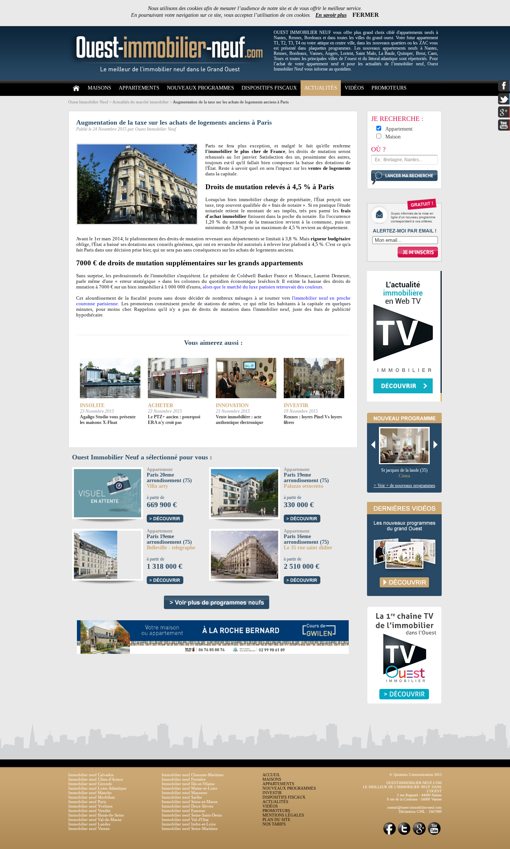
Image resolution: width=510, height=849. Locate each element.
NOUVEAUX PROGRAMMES (200, 88)
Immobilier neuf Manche (90, 792)
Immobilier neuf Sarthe (182, 797)
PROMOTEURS (389, 88)
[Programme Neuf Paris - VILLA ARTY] (132, 492)
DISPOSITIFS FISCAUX (269, 88)
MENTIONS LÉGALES (283, 815)
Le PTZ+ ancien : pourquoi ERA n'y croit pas (174, 419)
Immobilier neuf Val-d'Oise (185, 819)
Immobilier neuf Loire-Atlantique (97, 788)
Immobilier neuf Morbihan (91, 797)
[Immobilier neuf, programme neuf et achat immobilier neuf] (169, 78)
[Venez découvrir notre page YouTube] (434, 834)
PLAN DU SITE (276, 819)
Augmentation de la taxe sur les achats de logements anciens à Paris (231, 102)
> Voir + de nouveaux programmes (404, 485)
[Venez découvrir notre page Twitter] (404, 834)
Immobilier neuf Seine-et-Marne (190, 801)
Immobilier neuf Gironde (90, 783)
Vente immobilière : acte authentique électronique (239, 419)
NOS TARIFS (274, 824)
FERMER (365, 15)
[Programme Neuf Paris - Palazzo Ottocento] (251, 492)
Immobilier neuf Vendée (89, 810)
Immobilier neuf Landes (89, 824)
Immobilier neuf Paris (87, 801)
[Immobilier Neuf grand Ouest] (216, 602)
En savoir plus (330, 15)
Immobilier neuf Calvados (90, 774)
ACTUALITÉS (320, 88)
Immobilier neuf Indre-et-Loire (189, 824)
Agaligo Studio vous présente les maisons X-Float (108, 419)
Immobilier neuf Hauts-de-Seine (96, 815)
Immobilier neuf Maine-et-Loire (189, 788)
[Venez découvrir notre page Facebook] (389, 834)
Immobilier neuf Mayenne (184, 792)
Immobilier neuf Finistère (184, 779)
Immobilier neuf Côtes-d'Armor (95, 779)
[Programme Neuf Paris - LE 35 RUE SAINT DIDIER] (247, 553)
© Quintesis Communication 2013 (415, 774)
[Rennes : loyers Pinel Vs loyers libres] (314, 378)
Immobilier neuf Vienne (89, 828)
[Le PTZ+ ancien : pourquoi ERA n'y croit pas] (178, 378)
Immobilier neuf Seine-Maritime (190, 828)
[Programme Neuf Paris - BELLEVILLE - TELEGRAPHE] (94, 553)
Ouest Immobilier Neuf (88, 102)
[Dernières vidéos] (404, 603)
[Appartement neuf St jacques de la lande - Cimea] (407, 446)
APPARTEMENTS (139, 88)
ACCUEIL (271, 774)
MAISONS (99, 88)
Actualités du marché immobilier (140, 102)
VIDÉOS (354, 88)
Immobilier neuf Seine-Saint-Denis (192, 815)
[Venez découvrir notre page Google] (419, 834)
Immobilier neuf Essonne (183, 810)
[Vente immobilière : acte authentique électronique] (246, 378)
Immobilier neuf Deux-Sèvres (187, 806)
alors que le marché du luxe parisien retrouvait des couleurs (262, 287)
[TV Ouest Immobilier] (404, 711)
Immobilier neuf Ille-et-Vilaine (188, 783)
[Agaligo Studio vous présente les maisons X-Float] (110, 378)
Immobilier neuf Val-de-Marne (95, 819)
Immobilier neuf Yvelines (90, 806)
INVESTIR (272, 792)
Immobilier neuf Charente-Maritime (193, 774)
